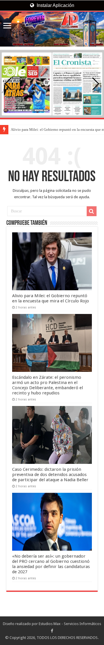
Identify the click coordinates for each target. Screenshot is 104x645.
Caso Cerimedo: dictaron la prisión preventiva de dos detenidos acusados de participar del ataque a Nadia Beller (50, 474)
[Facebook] (52, 630)
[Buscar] (91, 211)
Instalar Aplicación (55, 5)
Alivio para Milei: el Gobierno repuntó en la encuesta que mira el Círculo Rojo (50, 298)
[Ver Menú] (7, 26)
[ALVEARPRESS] (52, 29)
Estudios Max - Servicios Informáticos (70, 624)
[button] (96, 84)
